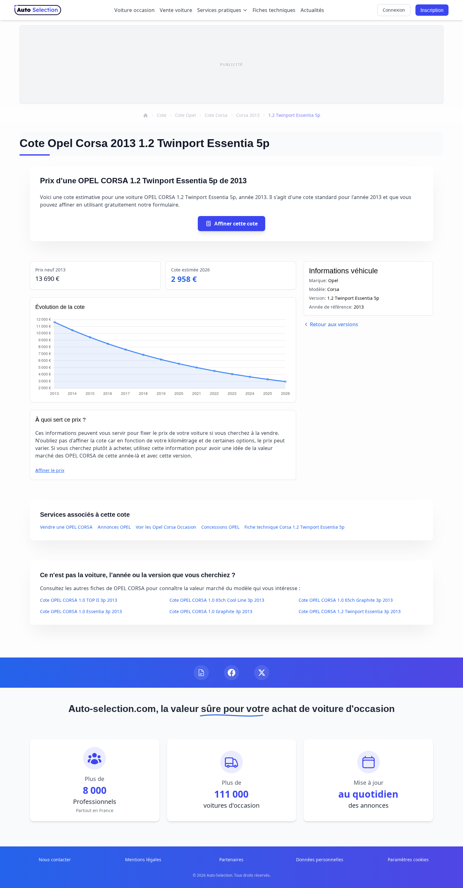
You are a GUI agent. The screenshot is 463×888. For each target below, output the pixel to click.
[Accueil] (145, 115)
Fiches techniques (274, 10)
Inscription (431, 10)
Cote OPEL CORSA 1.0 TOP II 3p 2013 (78, 600)
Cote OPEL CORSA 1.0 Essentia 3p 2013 (81, 611)
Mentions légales (143, 859)
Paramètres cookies (408, 859)
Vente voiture (176, 10)
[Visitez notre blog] (201, 672)
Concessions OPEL (220, 527)
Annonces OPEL (114, 527)
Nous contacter (55, 859)
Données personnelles (319, 859)
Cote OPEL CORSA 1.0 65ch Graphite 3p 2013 (346, 600)
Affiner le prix (49, 470)
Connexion (394, 10)
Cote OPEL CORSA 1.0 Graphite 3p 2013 (210, 611)
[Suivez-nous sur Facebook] (231, 672)
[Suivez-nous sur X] (261, 672)
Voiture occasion (134, 10)
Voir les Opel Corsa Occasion (166, 527)
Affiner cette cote (236, 223)
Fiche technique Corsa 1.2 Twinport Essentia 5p (294, 527)
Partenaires (231, 859)
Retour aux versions (334, 324)
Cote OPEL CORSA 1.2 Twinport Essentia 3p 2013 (350, 611)
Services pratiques (219, 10)
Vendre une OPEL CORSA (66, 527)
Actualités (312, 10)
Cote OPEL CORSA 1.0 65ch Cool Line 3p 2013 (216, 600)
